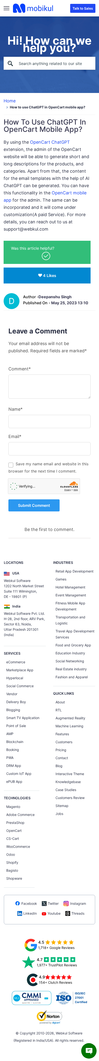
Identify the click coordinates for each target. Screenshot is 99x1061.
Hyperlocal (14, 678)
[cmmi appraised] (32, 998)
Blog (59, 766)
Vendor (11, 694)
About (60, 702)
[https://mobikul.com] (33, 8)
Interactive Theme (70, 774)
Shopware (14, 878)
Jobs (59, 814)
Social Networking (70, 661)
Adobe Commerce (20, 815)
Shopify (12, 862)
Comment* (19, 368)
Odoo (10, 854)
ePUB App (14, 781)
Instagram (78, 903)
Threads (77, 913)
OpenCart (14, 830)
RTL (59, 710)
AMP (9, 734)
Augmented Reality (70, 718)
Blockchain (14, 742)
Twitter (53, 903)
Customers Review (70, 798)
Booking (12, 750)
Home (10, 100)
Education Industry (70, 653)
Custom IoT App (18, 773)
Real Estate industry (71, 669)
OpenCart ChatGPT (50, 142)
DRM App (13, 766)
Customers (64, 742)
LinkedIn (30, 913)
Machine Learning (69, 726)
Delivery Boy (16, 702)
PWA (9, 758)
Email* (14, 436)
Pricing (61, 750)
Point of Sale (16, 726)
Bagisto (12, 870)
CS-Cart (12, 838)
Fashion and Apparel (72, 677)
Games (61, 579)
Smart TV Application (22, 718)
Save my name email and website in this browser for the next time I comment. (48, 467)
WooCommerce (18, 846)
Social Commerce (20, 686)
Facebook (29, 903)
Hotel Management (70, 587)
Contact (62, 758)
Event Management (71, 595)
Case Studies (66, 790)
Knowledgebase (68, 782)
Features (62, 734)
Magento (13, 807)
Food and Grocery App (73, 645)
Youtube (54, 913)
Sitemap (62, 806)
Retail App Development (74, 571)
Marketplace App (19, 670)
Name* (15, 409)
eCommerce (15, 662)
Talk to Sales (83, 8)
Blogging (13, 710)
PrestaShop (15, 823)
